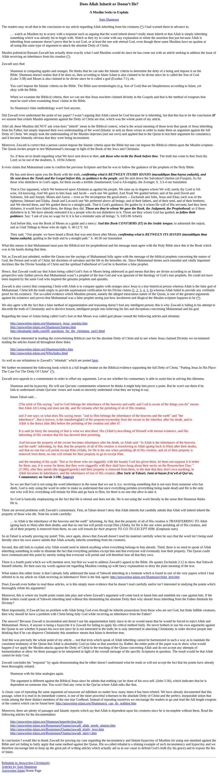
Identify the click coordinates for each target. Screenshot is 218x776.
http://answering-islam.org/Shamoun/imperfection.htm (46, 721)
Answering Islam (13, 770)
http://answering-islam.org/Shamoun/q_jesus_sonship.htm (48, 323)
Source (68, 477)
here (95, 360)
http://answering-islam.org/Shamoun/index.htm (41, 349)
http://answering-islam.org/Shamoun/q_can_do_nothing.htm (96, 703)
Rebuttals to (26, 763)
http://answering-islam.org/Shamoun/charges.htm (43, 327)
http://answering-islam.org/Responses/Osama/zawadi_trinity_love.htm (57, 729)
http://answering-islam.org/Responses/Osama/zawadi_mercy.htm (53, 733)
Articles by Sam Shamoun (19, 767)
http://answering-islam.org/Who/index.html (39, 353)
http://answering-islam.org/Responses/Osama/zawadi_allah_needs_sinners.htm (62, 725)
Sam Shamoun (109, 19)
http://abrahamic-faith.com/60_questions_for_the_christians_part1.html (57, 331)
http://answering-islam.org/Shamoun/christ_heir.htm (144, 577)
